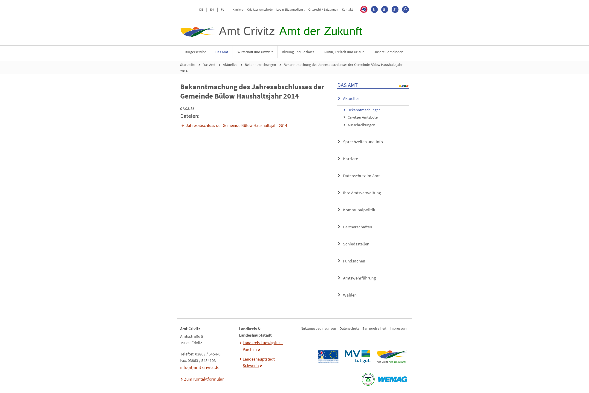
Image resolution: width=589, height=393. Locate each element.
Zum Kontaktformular (204, 379)
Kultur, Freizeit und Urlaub (344, 51)
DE (201, 9)
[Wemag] (392, 379)
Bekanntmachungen (260, 64)
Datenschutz (349, 328)
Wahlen (350, 295)
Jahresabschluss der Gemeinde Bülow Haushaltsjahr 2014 (236, 125)
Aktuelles (230, 64)
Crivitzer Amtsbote (260, 9)
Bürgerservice (195, 51)
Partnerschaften (357, 227)
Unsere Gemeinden (388, 51)
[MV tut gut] (357, 356)
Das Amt (221, 51)
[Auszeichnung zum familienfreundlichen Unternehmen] (368, 379)
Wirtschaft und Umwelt (255, 51)
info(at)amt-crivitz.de (199, 367)
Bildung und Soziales (298, 51)
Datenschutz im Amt (361, 175)
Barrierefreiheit (374, 328)
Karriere (238, 9)
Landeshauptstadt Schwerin (259, 362)
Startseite (187, 64)
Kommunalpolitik (359, 210)
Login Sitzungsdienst (290, 9)
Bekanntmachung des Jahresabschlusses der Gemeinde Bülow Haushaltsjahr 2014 (291, 67)
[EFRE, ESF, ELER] (327, 356)
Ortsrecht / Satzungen (323, 9)
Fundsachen (354, 261)
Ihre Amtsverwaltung (362, 192)
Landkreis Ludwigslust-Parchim (263, 346)
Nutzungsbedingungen (318, 328)
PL (222, 9)
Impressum (398, 328)
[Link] (392, 356)
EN (212, 9)
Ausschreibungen (361, 124)
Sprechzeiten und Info (363, 141)
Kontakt (347, 9)
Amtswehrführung (359, 278)
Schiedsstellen (356, 244)
